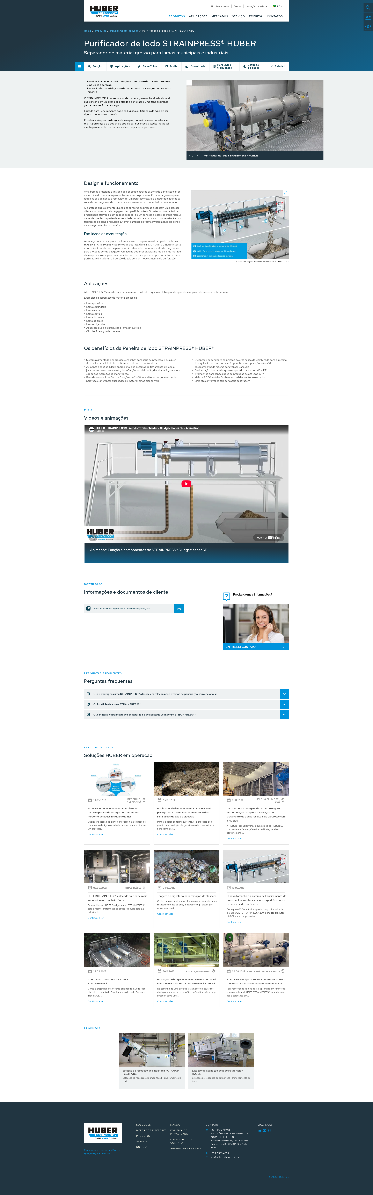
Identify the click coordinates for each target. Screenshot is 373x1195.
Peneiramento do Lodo (124, 30)
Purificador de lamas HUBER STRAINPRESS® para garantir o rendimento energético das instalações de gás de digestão (184, 812)
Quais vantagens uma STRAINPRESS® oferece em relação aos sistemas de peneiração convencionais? (155, 694)
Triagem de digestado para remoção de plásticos (187, 896)
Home (87, 30)
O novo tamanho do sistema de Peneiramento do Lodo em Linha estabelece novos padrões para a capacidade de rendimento (256, 900)
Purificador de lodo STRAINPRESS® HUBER (169, 30)
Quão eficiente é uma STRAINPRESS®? (117, 704)
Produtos (100, 30)
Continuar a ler (96, 834)
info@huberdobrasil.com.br (225, 1157)
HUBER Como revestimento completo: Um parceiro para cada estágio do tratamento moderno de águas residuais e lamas (113, 812)
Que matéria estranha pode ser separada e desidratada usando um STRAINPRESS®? (144, 714)
